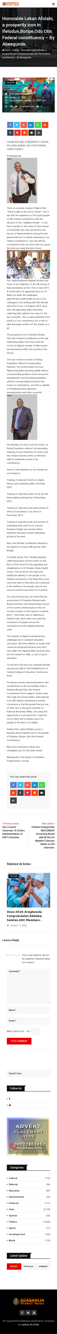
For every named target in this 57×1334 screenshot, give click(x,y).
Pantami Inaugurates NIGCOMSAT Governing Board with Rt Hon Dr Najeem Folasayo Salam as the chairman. (43, 837)
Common (42, 1266)
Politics (15, 50)
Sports (12, 1228)
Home (7, 50)
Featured (14, 1203)
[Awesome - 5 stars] (18, 955)
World (12, 1240)
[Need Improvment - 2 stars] (10, 955)
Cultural (13, 1178)
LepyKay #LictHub (30, 1324)
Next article (47, 823)
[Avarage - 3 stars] (13, 955)
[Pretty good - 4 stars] (15, 955)
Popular (28, 1266)
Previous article (11, 823)
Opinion (13, 1215)
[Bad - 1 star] (7, 955)
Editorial (13, 1184)
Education (14, 1190)
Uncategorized (17, 1234)
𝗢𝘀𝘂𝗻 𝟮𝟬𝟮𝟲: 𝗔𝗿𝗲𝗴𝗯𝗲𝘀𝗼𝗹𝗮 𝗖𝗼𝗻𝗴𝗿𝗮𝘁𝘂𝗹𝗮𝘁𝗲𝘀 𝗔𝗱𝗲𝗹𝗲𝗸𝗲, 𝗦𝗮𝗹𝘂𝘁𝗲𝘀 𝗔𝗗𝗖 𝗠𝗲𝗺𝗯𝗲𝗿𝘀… (24, 916)
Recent (14, 1266)
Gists (11, 1209)
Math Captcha (14, 1031)
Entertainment (16, 1197)
